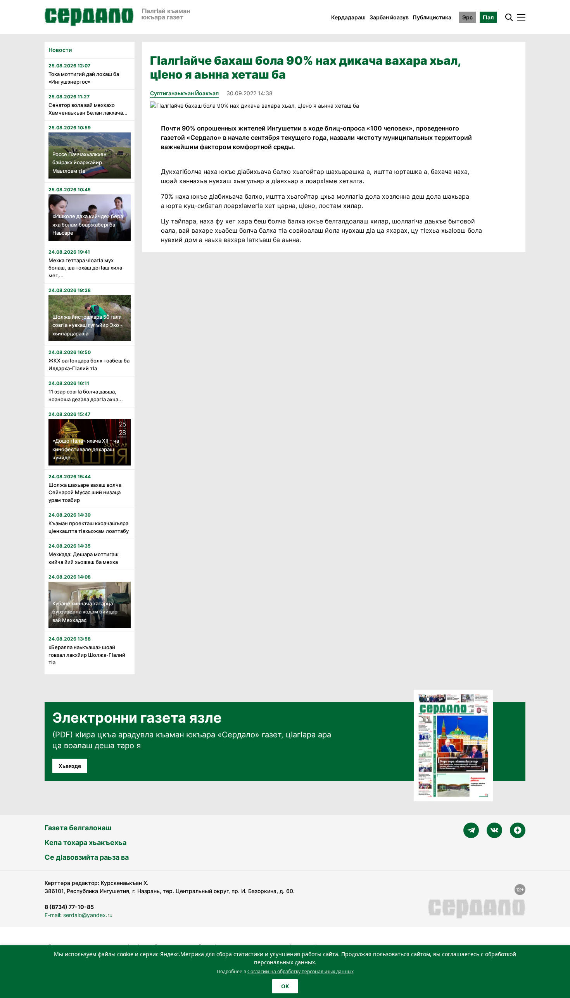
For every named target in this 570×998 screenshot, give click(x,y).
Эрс (467, 17)
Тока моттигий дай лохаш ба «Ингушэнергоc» (83, 78)
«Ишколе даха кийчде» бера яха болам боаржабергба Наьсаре (87, 224)
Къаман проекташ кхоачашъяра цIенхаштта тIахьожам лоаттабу (88, 527)
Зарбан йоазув (389, 17)
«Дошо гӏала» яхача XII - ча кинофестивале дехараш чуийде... (85, 449)
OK (285, 986)
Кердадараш (348, 17)
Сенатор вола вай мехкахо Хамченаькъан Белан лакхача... (88, 109)
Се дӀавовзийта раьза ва (87, 857)
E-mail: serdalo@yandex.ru (78, 915)
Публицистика (432, 17)
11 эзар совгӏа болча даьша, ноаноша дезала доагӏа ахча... (85, 395)
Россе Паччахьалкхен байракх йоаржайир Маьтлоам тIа (79, 162)
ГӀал (488, 17)
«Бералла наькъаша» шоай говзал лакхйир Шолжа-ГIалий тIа (86, 654)
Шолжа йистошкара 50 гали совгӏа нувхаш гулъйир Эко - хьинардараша (87, 325)
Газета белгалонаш (78, 828)
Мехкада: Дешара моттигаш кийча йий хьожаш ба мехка (83, 558)
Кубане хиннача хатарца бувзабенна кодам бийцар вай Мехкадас (84, 611)
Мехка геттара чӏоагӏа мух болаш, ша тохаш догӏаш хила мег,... (85, 267)
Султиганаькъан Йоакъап (184, 93)
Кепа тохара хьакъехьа (85, 842)
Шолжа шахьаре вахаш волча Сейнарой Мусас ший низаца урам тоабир (84, 492)
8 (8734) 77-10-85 (69, 907)
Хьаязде (70, 766)
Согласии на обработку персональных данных (300, 971)
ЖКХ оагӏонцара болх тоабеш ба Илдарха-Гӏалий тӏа (89, 364)
